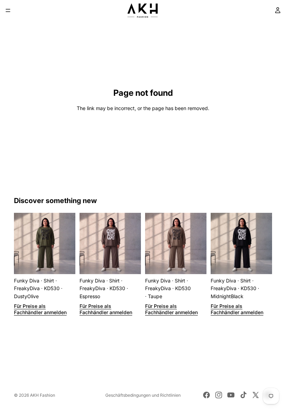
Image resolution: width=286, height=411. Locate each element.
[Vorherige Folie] (21, 243)
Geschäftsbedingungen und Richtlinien (143, 395)
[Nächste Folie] (67, 243)
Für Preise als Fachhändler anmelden (40, 309)
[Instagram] (218, 395)
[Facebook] (206, 395)
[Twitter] (255, 395)
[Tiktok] (243, 395)
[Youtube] (231, 395)
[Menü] (8, 10)
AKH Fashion (42, 395)
